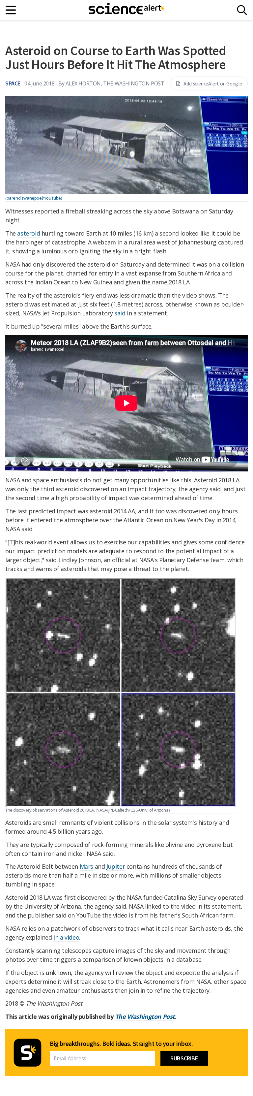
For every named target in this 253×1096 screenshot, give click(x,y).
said (119, 313)
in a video (66, 937)
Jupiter (115, 866)
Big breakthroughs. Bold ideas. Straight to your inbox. (121, 1043)
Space (12, 83)
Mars (86, 866)
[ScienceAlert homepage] (126, 10)
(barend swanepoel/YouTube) (33, 198)
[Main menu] (11, 10)
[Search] (242, 10)
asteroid (28, 233)
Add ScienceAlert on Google (212, 83)
